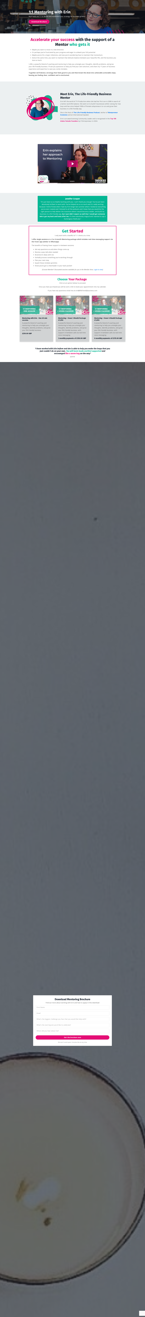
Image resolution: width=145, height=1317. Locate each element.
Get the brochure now (72, 1037)
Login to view (98, 270)
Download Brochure (39, 22)
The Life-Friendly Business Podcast (87, 112)
